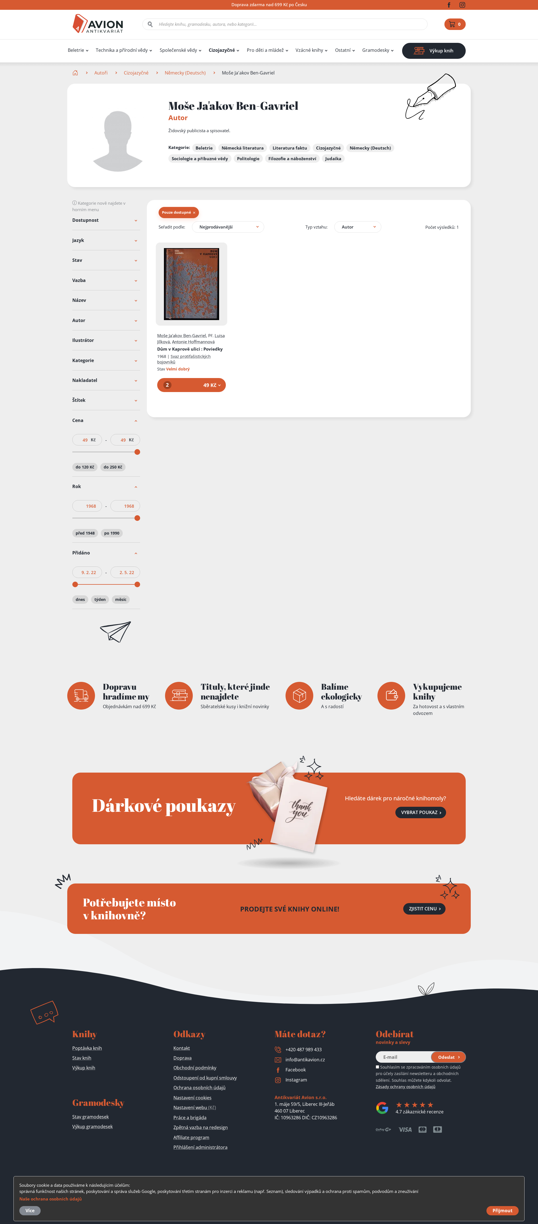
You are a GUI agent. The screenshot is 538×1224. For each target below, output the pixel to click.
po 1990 (111, 533)
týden (100, 599)
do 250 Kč (113, 467)
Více (29, 1210)
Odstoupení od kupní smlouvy (205, 1078)
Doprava (182, 1058)
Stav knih (81, 1058)
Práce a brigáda (190, 1118)
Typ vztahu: (316, 227)
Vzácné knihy (309, 50)
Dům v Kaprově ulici (190, 349)
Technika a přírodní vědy (122, 50)
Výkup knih (83, 1068)
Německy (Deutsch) (185, 73)
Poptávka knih (87, 1048)
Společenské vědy (178, 50)
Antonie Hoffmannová (193, 341)
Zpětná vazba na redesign (200, 1127)
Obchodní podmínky (194, 1068)
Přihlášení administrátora (200, 1147)
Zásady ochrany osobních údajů (405, 1086)
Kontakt (181, 1048)
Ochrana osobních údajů (199, 1088)
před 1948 (85, 533)
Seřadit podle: (172, 227)
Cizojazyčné (222, 50)
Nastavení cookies (192, 1098)
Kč (93, 440)
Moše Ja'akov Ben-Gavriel (181, 335)
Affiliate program (191, 1137)
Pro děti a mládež (265, 50)
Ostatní (343, 50)
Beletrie (76, 50)
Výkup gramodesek (92, 1126)
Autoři (101, 73)
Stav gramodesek (90, 1117)
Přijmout (503, 1210)
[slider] (137, 452)
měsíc (120, 599)
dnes (80, 599)
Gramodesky (375, 50)
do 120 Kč (85, 467)
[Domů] (75, 73)
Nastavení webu (194, 1107)
